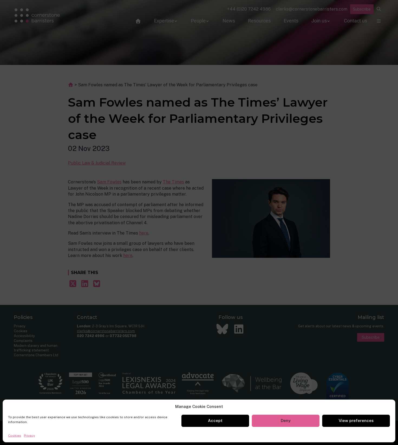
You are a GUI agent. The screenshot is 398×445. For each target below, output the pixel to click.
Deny (286, 420)
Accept (215, 420)
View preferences (356, 420)
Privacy (29, 435)
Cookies (14, 435)
